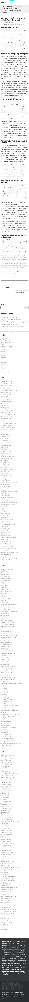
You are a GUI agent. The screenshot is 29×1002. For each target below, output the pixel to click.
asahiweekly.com (5, 828)
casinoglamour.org (6, 554)
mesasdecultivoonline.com (8, 637)
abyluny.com (4, 926)
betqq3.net (3, 512)
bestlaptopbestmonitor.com (8, 491)
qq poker (8, 956)
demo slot (3, 357)
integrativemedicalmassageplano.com (11, 683)
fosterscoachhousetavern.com (9, 635)
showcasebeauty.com (6, 422)
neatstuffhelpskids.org (7, 457)
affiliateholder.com (6, 745)
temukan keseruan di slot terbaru (10, 324)
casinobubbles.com (6, 786)
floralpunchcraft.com (6, 668)
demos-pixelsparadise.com (8, 411)
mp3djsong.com (5, 389)
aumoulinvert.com (5, 521)
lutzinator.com (4, 871)
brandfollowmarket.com (7, 716)
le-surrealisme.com (6, 420)
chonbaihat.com (5, 480)
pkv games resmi (5, 340)
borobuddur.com (5, 808)
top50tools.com (5, 431)
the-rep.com (4, 433)
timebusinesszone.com (7, 738)
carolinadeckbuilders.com (8, 427)
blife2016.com (4, 874)
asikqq (2, 359)
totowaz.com (4, 712)
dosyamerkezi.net (5, 418)
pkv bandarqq (4, 372)
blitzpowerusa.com (6, 644)
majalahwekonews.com (7, 571)
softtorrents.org (5, 860)
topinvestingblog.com (6, 429)
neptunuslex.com (5, 392)
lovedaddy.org (4, 681)
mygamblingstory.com (7, 569)
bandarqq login (16, 954)
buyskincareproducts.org (7, 547)
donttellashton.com (6, 580)
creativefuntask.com (6, 816)
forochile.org (4, 460)
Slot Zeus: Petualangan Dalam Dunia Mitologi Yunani (15, 322)
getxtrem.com (4, 659)
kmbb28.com (4, 920)
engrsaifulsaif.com (5, 817)
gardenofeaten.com (6, 646)
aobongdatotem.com (6, 768)
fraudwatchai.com (5, 797)
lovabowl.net (4, 757)
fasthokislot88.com (6, 841)
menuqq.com (5, 941)
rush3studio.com (5, 582)
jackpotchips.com (5, 845)
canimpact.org (4, 530)
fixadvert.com (4, 403)
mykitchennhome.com (7, 519)
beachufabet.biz (5, 898)
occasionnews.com (6, 734)
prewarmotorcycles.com (7, 414)
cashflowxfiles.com (5, 655)
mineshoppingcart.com (7, 777)
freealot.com (4, 827)
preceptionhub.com (6, 764)
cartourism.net (4, 534)
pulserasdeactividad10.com (8, 537)
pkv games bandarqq (14, 963)
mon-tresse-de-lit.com (6, 900)
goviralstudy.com (5, 532)
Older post (8, 287)
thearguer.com (4, 665)
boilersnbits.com (5, 639)
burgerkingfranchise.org (7, 624)
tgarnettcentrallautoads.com (8, 401)
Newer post (20, 292)
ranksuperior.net (5, 723)
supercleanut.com (5, 830)
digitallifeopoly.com (6, 784)
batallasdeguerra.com (6, 453)
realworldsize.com (5, 628)
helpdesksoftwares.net (7, 755)
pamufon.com (4, 865)
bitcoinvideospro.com (6, 606)
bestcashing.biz (4, 471)
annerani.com (4, 436)
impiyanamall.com (5, 790)
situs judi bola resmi (16, 969)
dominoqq (3, 353)
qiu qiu (2, 364)
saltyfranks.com (5, 435)
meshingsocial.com (6, 663)
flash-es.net (3, 688)
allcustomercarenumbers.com (9, 849)
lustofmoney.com (5, 736)
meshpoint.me (4, 613)
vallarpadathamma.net (7, 626)
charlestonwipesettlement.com (9, 714)
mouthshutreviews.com (7, 781)
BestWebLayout (18, 992)
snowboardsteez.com (6, 652)
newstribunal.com (5, 760)
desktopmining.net (5, 541)
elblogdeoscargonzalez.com (8, 482)
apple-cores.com (5, 536)
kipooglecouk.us (5, 517)
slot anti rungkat (15, 947)
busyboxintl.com (5, 617)
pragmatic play (18, 949)
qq (1, 370)
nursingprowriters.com (7, 703)
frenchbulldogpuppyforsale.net (9, 548)
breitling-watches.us (6, 400)
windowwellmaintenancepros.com (10, 744)
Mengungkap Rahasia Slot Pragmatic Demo (12, 326)
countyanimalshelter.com (7, 720)
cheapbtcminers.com (6, 819)
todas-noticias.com (6, 591)
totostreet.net (4, 794)
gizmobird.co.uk (5, 387)
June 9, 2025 (9, 22)
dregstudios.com (5, 455)
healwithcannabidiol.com (7, 880)
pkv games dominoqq (6, 342)
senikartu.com (4, 593)
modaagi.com (4, 447)
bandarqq (3, 344)
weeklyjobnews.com (6, 718)
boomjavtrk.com (5, 928)
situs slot (23, 947)
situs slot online (9, 952)
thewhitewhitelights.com (7, 497)
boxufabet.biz (4, 904)
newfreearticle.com (6, 643)
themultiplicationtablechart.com (9, 552)
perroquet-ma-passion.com (8, 911)
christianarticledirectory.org (8, 558)
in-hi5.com (3, 587)
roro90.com (3, 584)
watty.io (2, 597)
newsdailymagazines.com (7, 762)
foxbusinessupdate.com (7, 679)
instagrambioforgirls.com (7, 654)
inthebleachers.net (5, 543)
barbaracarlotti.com (6, 539)
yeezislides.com (5, 766)
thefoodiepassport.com (7, 523)
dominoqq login (12, 960)
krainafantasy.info (5, 589)
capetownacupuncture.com (8, 604)
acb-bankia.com (5, 687)
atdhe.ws (3, 499)
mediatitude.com (5, 412)
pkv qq (14, 961)
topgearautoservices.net (7, 906)
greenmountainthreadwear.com (9, 705)
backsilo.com (4, 692)
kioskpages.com (5, 882)
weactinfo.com (4, 661)
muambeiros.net (5, 477)
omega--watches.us (6, 398)
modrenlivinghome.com (7, 913)
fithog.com (3, 490)
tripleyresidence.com (6, 858)
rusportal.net (4, 595)
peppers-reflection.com (7, 740)
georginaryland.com (6, 493)
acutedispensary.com (6, 707)
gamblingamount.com (6, 729)
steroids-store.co (5, 486)
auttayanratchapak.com (7, 619)
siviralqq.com (4, 694)
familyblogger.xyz (5, 850)
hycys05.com (4, 648)
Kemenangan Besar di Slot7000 (9, 317)
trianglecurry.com (5, 884)
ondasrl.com (4, 873)
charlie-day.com (5, 676)
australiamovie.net (5, 385)
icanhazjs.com (4, 528)
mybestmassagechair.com (8, 504)
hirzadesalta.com (5, 783)
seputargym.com (5, 788)
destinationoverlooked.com (8, 727)
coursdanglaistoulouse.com (8, 390)
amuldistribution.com (6, 806)
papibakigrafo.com (5, 526)
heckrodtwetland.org (6, 501)
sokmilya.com (4, 924)
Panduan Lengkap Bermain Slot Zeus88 (11, 319)
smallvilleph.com (5, 449)
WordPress (4, 994)
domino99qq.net (5, 576)
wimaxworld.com (5, 468)
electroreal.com (5, 771)
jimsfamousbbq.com (6, 381)
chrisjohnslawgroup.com (7, 852)
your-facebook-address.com (8, 909)
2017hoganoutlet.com (6, 573)
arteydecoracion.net (6, 488)
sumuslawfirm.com (6, 701)
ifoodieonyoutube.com (7, 775)
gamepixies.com (5, 838)
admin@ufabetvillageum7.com (9, 24)
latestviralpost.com (6, 641)
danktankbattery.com (6, 672)
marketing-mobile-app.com (8, 666)
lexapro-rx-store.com (6, 545)
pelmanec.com (4, 575)
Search (2, 305)
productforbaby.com (6, 631)
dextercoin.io (4, 556)
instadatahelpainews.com (7, 915)
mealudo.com (4, 674)
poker (2, 361)
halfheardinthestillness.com (8, 502)
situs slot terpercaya (7, 949)
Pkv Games (21, 24)
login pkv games (5, 350)
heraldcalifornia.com (6, 834)
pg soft (17, 945)
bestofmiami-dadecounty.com (9, 773)
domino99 (5, 943)
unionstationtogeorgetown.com (9, 821)
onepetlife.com (4, 895)
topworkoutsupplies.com (7, 779)
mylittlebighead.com (6, 825)
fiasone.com (4, 670)
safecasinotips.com (6, 843)
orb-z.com (3, 633)
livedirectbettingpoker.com (8, 677)
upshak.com (4, 690)
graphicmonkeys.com (6, 836)
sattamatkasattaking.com (7, 893)
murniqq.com (5, 971)
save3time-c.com (5, 407)
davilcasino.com (5, 795)
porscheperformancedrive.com (9, 867)
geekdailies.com (5, 917)
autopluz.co (3, 405)
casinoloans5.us (5, 514)
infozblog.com (4, 479)
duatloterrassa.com (6, 863)
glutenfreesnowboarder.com (8, 876)
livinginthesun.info (5, 598)
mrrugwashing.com (6, 685)
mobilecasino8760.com (7, 510)
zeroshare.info (4, 442)
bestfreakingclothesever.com (8, 698)
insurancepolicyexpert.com (8, 423)
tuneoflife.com (4, 742)
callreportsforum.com (6, 922)
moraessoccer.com (6, 458)
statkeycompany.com (6, 425)
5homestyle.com (5, 559)
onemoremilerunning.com (8, 650)
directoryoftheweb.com (7, 578)
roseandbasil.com (5, 495)
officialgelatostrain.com (7, 889)
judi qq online (4, 339)
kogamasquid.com (5, 550)
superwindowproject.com (7, 525)
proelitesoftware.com (6, 847)
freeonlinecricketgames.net (8, 469)
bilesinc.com (4, 444)
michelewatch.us (5, 396)
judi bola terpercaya (16, 967)
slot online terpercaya (6, 348)
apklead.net (3, 929)
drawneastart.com (5, 839)
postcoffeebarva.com (6, 620)
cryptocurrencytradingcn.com (9, 710)
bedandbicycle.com (6, 832)
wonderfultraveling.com (7, 464)
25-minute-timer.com (6, 814)
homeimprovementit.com (7, 759)
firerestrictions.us (5, 473)
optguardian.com (5, 792)
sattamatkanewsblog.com (7, 709)
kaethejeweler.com (5, 891)
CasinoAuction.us (5, 515)
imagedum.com (5, 885)
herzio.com (3, 586)
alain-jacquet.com (5, 609)
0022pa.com (4, 440)
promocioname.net (6, 466)
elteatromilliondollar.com (7, 622)
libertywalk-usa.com (6, 383)
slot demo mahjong (6, 346)
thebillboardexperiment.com (8, 896)
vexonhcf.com (4, 409)
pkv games (13, 941)
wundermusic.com (5, 810)
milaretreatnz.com (5, 446)
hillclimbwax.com (5, 731)
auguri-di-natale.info (6, 394)
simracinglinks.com (6, 416)
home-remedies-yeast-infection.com (11, 770)
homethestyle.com (5, 805)
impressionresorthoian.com (8, 696)
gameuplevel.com (5, 803)
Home (2, 10)
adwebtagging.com (6, 722)
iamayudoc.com (5, 823)
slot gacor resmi (6, 954)
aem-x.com (3, 799)
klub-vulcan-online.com (7, 854)
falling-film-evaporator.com (8, 699)
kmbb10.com (4, 657)
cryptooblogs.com (5, 801)
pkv (1, 366)
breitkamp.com (4, 856)
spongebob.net (4, 615)
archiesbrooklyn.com (6, 475)
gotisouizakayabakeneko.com (9, 611)
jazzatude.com (4, 438)
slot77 (6, 974)
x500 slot (7, 947)
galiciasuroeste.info (6, 451)
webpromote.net (5, 484)
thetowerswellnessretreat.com (9, 887)
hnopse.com (4, 733)
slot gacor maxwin (19, 952)
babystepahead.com (6, 725)
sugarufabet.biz (5, 902)
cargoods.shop (4, 602)
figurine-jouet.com (5, 907)
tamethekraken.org (6, 869)
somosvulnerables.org (7, 862)
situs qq (2, 351)
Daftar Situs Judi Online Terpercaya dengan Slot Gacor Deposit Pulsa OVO (12, 986)
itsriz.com (3, 600)
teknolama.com (5, 630)
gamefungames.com (6, 812)
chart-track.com (5, 462)
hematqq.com (14, 971)
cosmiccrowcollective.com (8, 608)
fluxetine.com (4, 508)
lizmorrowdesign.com (6, 878)
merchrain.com (4, 918)
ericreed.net (4, 506)
